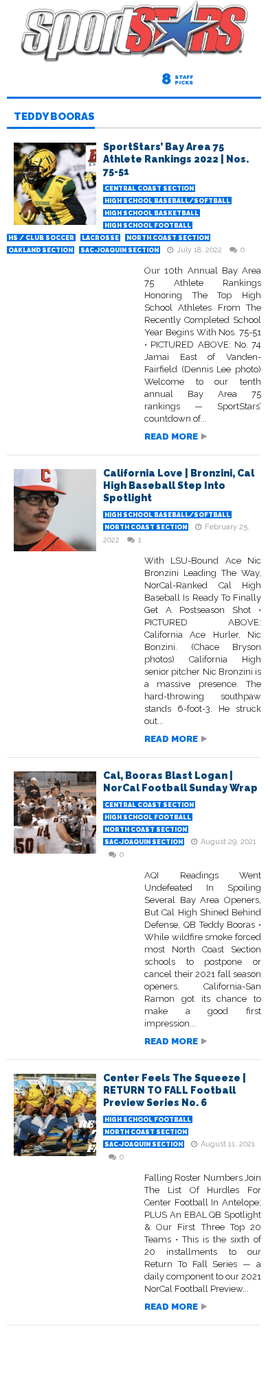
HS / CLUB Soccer (41, 238)
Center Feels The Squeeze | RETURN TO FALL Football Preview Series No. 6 (174, 1090)
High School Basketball (151, 213)
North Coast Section (167, 238)
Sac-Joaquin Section (119, 250)
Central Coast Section (149, 188)
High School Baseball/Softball (167, 200)
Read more (171, 436)
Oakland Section (40, 250)
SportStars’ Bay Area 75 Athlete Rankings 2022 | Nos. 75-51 (176, 159)
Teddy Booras (54, 117)
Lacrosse (100, 238)
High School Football (147, 225)
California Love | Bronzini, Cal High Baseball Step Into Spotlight (178, 485)
